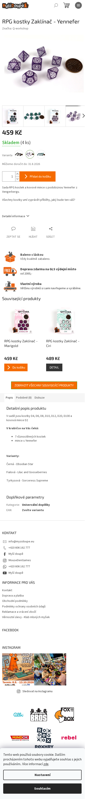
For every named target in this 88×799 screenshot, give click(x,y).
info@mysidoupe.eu (21, 541)
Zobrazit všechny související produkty (44, 385)
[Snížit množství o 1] (17, 178)
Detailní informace (13, 216)
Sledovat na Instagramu (37, 691)
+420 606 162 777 (19, 548)
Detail (54, 367)
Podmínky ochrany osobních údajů (23, 606)
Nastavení (42, 775)
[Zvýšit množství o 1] (17, 174)
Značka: (15, 28)
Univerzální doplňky (36, 505)
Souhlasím (42, 788)
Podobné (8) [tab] (24, 398)
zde (45, 764)
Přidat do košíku (40, 176)
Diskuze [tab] (40, 398)
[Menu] (78, 5)
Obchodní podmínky (15, 601)
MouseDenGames (20, 560)
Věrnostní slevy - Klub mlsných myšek (26, 617)
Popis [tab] (9, 398)
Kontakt (7, 590)
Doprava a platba (13, 596)
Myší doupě (16, 554)
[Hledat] (56, 5)
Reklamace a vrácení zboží (19, 612)
